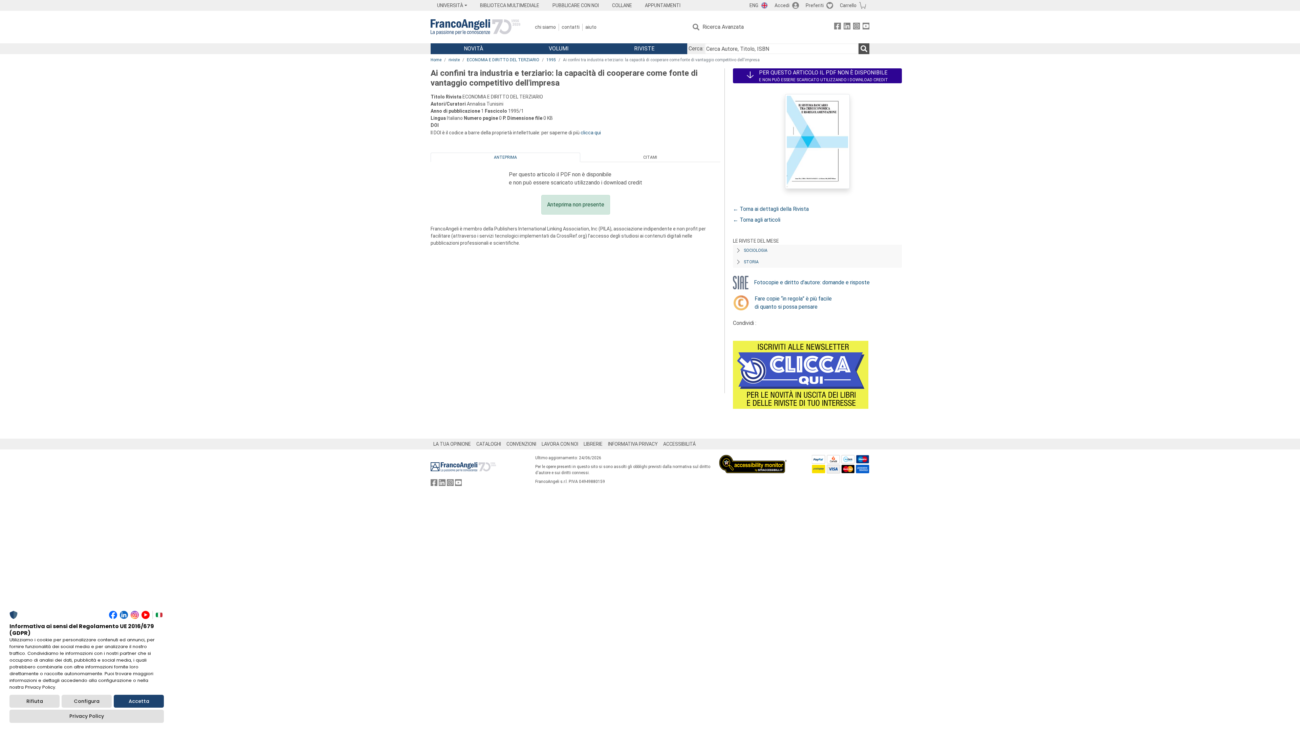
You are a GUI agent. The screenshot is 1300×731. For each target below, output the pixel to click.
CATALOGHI (488, 444)
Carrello (848, 5)
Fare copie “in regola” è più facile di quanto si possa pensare (793, 302)
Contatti (571, 27)
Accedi (782, 5)
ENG (754, 5)
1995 (551, 60)
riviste (454, 60)
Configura (87, 701)
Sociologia (755, 250)
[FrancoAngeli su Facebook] (837, 27)
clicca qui (591, 132)
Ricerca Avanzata (723, 27)
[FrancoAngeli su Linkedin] (847, 27)
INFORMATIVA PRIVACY (633, 444)
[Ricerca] (864, 48)
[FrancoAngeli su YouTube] (866, 27)
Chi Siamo (545, 27)
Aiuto (591, 27)
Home (436, 60)
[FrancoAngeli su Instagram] (856, 27)
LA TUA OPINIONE (452, 444)
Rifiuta (34, 701)
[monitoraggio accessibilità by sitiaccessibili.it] (753, 459)
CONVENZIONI (521, 444)
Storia (751, 262)
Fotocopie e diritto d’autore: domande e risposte (812, 282)
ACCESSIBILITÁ (679, 444)
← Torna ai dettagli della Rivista (771, 209)
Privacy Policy (86, 716)
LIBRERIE (593, 444)
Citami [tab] (650, 157)
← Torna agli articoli (756, 220)
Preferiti (815, 5)
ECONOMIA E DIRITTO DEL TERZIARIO (503, 60)
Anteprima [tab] (505, 157)
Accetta (139, 701)
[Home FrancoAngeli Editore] (475, 27)
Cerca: (696, 48)
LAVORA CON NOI (560, 444)
